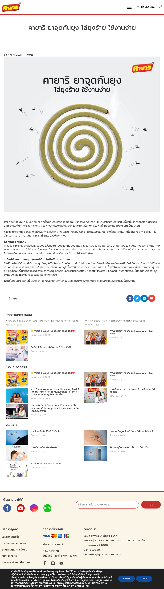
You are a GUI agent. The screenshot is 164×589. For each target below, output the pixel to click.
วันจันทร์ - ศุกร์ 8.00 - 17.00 (60, 556)
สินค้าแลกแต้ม (9, 556)
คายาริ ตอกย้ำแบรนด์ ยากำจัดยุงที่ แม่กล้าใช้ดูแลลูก (132, 391)
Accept (126, 578)
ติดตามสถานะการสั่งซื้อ (14, 550)
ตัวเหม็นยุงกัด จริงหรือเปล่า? (45, 447)
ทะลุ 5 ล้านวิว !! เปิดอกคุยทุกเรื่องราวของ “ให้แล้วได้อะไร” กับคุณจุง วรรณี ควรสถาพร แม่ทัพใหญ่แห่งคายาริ (55, 408)
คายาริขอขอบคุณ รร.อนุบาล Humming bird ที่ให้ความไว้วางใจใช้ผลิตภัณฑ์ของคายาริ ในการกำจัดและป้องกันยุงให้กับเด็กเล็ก (55, 392)
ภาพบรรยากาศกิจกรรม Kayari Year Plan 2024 (131, 332)
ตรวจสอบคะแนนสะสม (14, 543)
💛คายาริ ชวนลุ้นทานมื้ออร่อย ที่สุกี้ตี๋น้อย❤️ (53, 331)
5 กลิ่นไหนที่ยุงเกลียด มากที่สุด (46, 463)
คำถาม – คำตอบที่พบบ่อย (16, 562)
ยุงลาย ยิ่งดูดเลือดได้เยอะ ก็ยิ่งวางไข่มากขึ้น (132, 431)
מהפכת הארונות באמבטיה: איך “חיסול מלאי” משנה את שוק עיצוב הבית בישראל (42, 320)
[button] (129, 7)
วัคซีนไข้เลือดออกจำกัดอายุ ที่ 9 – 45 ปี (51, 347)
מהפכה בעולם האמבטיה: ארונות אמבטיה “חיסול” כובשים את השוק (114, 320)
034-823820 (51, 551)
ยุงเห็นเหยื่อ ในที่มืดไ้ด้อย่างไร (45, 431)
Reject (144, 578)
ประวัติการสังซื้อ (11, 537)
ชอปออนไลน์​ (148, 7)
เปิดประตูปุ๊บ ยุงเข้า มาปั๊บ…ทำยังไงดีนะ (129, 447)
